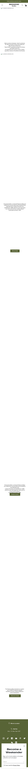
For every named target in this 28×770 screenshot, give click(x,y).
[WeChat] (12, 742)
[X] (24, 738)
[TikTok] (8, 738)
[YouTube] (16, 738)
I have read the (12, 765)
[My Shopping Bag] (25, 5)
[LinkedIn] (16, 742)
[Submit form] (23, 762)
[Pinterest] (20, 738)
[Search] (22, 5)
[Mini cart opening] (27, 5)
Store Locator (15, 723)
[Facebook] (12, 738)
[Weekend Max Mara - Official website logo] (14, 5)
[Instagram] (3, 738)
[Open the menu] (2, 5)
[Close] (24, 746)
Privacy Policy (16, 765)
